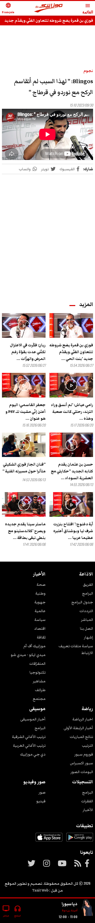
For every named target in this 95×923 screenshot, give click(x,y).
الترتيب (87, 745)
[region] (47, 233)
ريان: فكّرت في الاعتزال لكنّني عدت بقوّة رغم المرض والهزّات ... (28, 352)
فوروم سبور (83, 754)
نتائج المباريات (81, 737)
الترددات (86, 611)
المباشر (87, 620)
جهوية (40, 602)
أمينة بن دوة (69, 910)
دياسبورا (69, 903)
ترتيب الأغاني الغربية (29, 745)
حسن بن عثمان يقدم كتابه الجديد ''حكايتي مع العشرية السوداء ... (72, 471)
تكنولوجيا (37, 672)
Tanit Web (40, 890)
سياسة (40, 620)
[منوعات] (87, 908)
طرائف (40, 690)
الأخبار (88, 810)
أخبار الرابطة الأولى (78, 728)
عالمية (40, 611)
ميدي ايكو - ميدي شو (28, 655)
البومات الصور (81, 772)
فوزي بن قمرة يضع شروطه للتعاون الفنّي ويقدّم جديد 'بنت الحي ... (71, 352)
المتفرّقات (37, 663)
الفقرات (87, 801)
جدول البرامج (82, 602)
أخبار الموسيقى (33, 719)
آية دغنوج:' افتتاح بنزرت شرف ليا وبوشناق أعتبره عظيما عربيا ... (73, 531)
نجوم (88, 71)
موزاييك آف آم (34, 646)
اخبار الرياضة (82, 719)
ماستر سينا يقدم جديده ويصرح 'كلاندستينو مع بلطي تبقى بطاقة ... (25, 531)
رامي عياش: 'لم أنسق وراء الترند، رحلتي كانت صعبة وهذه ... (72, 411)
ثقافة (41, 637)
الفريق (88, 584)
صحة (41, 584)
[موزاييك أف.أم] (48, 8)
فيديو (41, 801)
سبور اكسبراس (81, 763)
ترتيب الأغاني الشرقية (29, 737)
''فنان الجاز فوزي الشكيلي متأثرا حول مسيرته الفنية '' (24, 467)
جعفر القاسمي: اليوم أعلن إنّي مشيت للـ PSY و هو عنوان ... (25, 411)
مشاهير (39, 681)
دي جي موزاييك (33, 754)
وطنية (40, 593)
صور (42, 792)
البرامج (87, 593)
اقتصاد (40, 628)
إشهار (88, 637)
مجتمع (39, 699)
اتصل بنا (86, 628)
